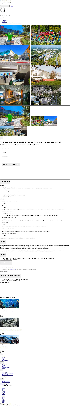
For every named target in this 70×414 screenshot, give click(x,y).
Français (3, 394)
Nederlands (4, 396)
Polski (3, 399)
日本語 (3, 397)
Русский (3, 400)
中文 (3, 402)
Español (3, 393)
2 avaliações (4, 139)
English (3, 388)
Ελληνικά (3, 392)
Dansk (3, 390)
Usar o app (2, 18)
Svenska (3, 401)
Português (3, 398)
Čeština (3, 389)
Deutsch (3, 391)
